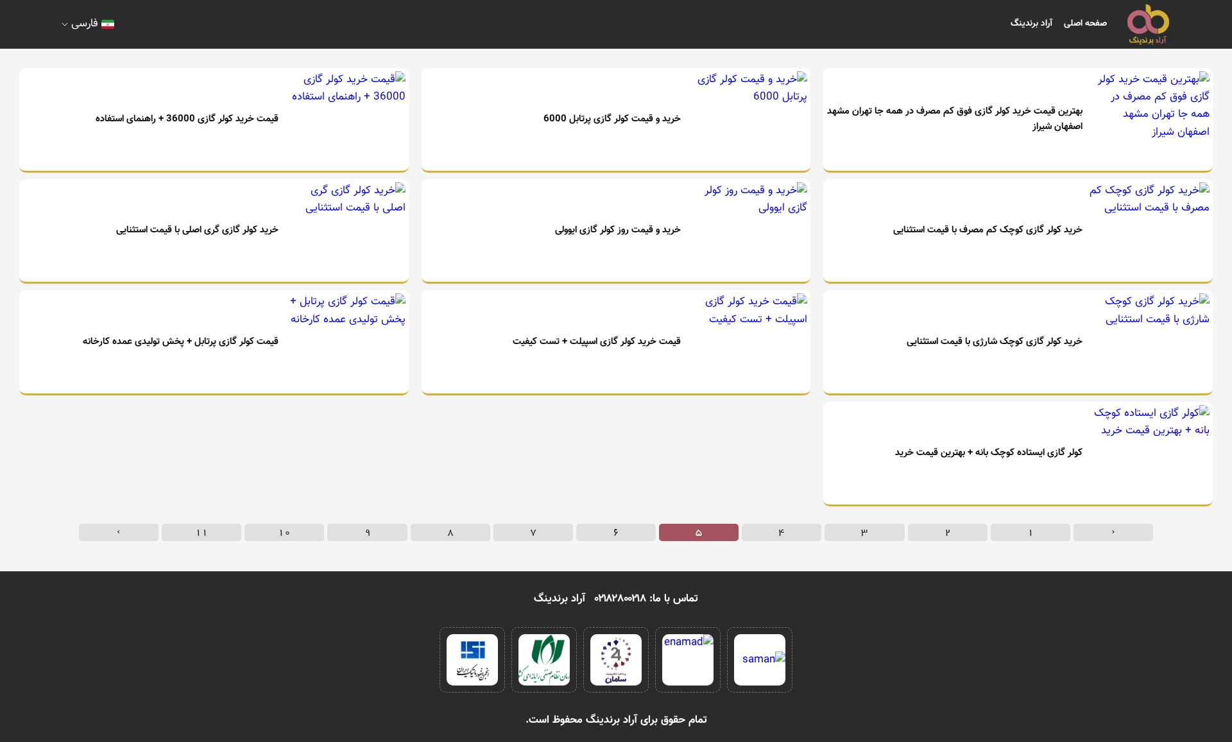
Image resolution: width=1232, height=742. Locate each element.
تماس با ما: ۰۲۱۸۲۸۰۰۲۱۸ (646, 599)
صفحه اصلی (1085, 24)
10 (284, 532)
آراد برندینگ (1031, 24)
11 (201, 532)
